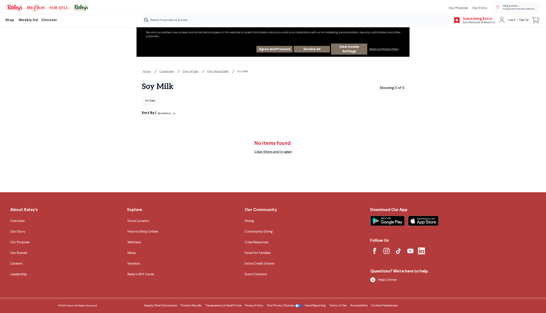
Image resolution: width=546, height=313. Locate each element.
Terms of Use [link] (338, 305)
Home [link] (147, 71)
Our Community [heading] (261, 210)
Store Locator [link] (138, 221)
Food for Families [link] (258, 253)
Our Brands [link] (18, 253)
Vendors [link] (133, 263)
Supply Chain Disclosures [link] (160, 305)
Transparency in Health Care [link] (223, 305)
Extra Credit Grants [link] (259, 263)
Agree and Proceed (274, 49)
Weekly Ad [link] (28, 20)
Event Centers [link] (256, 274)
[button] (536, 20)
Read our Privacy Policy (384, 49)
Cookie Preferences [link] (384, 305)
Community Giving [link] (259, 231)
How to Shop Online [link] (142, 231)
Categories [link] (166, 71)
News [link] (131, 253)
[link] (48, 8)
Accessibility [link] (359, 305)
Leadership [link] (18, 274)
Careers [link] (16, 263)
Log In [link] (512, 19)
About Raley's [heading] (24, 210)
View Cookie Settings (349, 49)
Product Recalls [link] (191, 305)
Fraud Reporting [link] (315, 305)
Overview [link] (17, 221)
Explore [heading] (134, 210)
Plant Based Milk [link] (218, 71)
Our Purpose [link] (458, 8)
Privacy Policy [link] (254, 305)
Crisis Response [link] (256, 242)
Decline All (311, 49)
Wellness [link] (134, 242)
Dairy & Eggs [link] (191, 71)
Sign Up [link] (524, 19)
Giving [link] (249, 221)
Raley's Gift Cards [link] (140, 274)
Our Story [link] (479, 8)
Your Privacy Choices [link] (280, 305)
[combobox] (295, 20)
